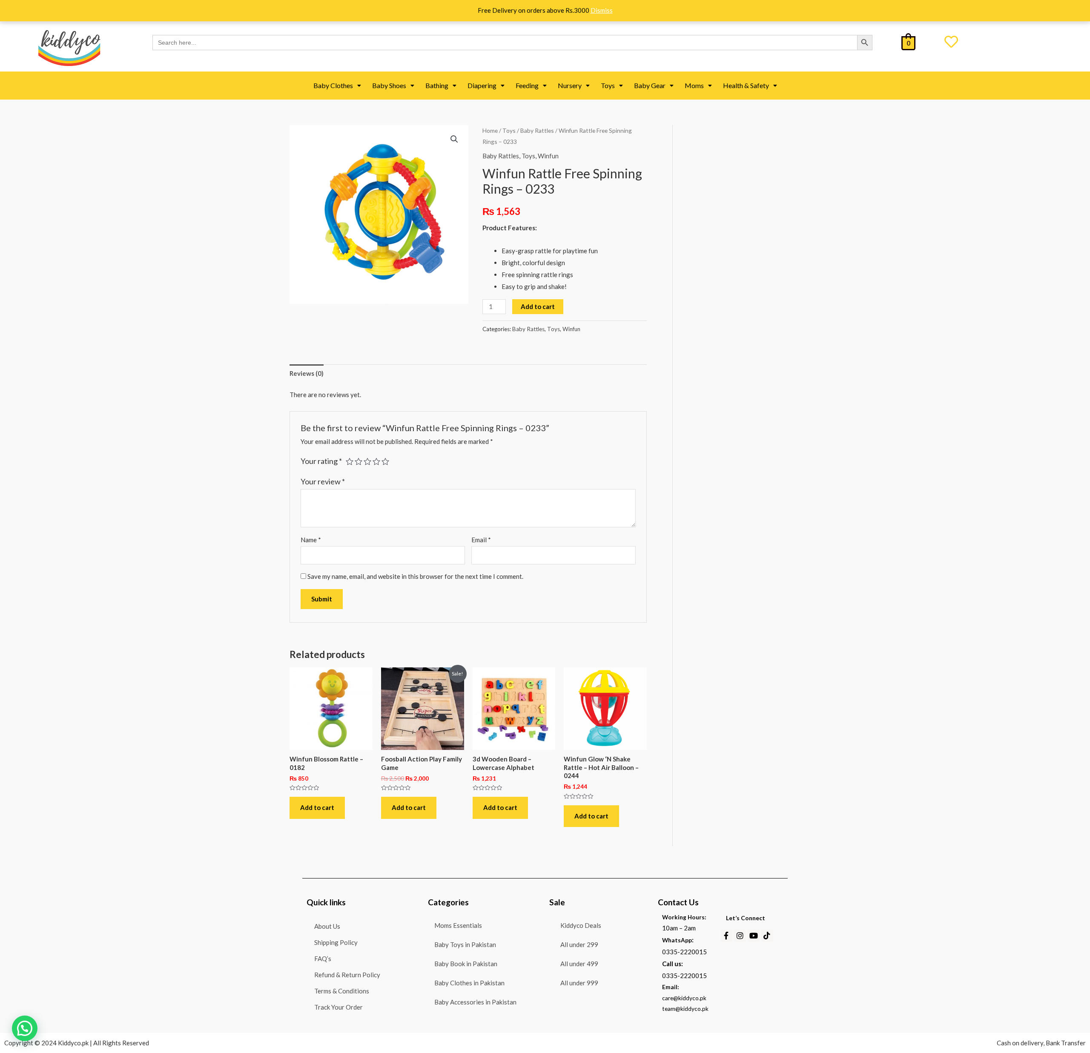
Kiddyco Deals (580, 925)
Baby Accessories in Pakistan (475, 1002)
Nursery (570, 85)
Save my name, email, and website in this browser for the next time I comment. (415, 576)
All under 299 (579, 944)
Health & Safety (746, 85)
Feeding (527, 85)
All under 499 (579, 963)
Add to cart (538, 306)
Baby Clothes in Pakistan (469, 983)
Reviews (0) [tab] (307, 373)
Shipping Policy (336, 942)
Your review (323, 481)
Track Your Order (338, 1007)
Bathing (436, 85)
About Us (327, 926)
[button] (337, 85)
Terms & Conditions (341, 991)
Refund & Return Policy (347, 975)
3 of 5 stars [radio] (367, 461)
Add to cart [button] (317, 807)
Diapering (482, 85)
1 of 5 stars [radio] (349, 461)
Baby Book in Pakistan (465, 963)
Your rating (321, 461)
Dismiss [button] (602, 10)
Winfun (548, 156)
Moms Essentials (458, 925)
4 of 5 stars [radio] (376, 461)
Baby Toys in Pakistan (465, 944)
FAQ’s (322, 958)
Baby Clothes (333, 85)
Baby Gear (649, 85)
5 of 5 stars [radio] (385, 461)
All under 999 (579, 983)
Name (311, 540)
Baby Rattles (537, 130)
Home (490, 130)
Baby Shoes (389, 85)
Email (481, 540)
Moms (694, 85)
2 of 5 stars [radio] (358, 461)
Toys (608, 85)
